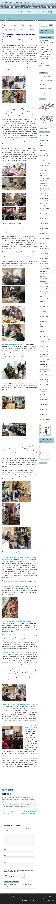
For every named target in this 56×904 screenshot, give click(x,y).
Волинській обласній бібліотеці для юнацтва (15, 635)
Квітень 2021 (43, 296)
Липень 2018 (43, 379)
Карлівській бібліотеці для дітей (12, 441)
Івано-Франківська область (22, 799)
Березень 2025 (43, 178)
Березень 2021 (43, 298)
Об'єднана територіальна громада (45, 89)
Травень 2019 (43, 354)
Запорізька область (11, 799)
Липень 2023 (43, 228)
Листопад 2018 (43, 369)
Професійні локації (46, 121)
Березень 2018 (43, 389)
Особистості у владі (49, 119)
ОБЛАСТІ (45, 15)
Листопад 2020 (43, 309)
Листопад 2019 (43, 339)
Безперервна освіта (50, 104)
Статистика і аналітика (45, 76)
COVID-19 (41, 102)
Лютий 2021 (42, 301)
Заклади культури (48, 109)
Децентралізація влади (44, 56)
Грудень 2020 (43, 306)
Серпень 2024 (43, 195)
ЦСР (46, 127)
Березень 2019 (43, 359)
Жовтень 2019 (43, 341)
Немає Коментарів (29, 29)
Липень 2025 (43, 168)
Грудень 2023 (43, 215)
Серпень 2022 (43, 256)
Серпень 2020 (43, 316)
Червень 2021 (43, 291)
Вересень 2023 (43, 223)
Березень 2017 (43, 419)
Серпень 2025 (43, 165)
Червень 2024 (43, 200)
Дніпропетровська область (19, 797)
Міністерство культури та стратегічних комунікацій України (46, 42)
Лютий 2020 (42, 331)
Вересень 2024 (43, 193)
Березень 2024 (43, 208)
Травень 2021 (43, 293)
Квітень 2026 (43, 145)
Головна (3, 15)
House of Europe (43, 53)
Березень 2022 (43, 268)
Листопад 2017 (43, 399)
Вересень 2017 (43, 404)
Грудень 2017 (43, 397)
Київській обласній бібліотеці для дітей (13, 586)
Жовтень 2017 (43, 402)
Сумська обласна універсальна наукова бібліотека (16, 621)
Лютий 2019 (42, 361)
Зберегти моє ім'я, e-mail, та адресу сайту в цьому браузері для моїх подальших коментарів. (19, 871)
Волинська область (8, 797)
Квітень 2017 (43, 417)
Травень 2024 (43, 203)
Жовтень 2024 (43, 190)
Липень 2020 (43, 319)
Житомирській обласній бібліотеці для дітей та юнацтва (17, 381)
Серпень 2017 (43, 407)
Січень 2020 (42, 334)
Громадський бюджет (45, 107)
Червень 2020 (43, 321)
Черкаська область (26, 802)
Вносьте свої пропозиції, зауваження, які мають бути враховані (28, 814)
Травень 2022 (43, 263)
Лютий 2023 (42, 241)
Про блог (3, 19)
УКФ (44, 127)
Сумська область (6, 802)
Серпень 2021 (43, 286)
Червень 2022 (43, 261)
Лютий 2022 (42, 271)
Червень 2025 (43, 170)
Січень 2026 (42, 153)
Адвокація (50, 103)
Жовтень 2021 (43, 281)
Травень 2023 (43, 233)
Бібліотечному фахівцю (44, 54)
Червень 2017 (43, 412)
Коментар (6, 833)
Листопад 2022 (43, 248)
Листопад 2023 (43, 218)
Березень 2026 (43, 148)
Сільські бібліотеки (43, 126)
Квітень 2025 (43, 175)
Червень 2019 (43, 351)
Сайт (5, 862)
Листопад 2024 (43, 188)
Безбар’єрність (42, 104)
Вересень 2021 (43, 283)
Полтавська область (11, 801)
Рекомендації (28, 15)
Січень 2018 (42, 394)
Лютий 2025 (42, 180)
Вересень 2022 (43, 253)
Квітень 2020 (43, 326)
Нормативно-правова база (15, 15)
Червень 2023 (43, 231)
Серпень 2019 (43, 346)
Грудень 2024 (43, 185)
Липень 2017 (43, 409)
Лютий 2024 (42, 210)
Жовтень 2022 (43, 251)
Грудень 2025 (43, 155)
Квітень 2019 (43, 356)
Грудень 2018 (43, 366)
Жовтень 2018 (43, 371)
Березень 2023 (43, 238)
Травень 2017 (43, 414)
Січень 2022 (42, 273)
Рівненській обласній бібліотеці (11, 227)
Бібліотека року (42, 105)
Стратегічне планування (49, 125)
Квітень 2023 (43, 236)
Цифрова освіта (50, 127)
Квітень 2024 (43, 205)
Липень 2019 (43, 349)
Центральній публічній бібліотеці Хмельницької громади (20, 652)
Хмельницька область (16, 802)
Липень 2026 (43, 138)
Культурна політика (47, 111)
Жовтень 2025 (43, 160)
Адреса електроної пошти (45, 444)
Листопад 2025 (43, 158)
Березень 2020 (43, 329)
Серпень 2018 (43, 376)
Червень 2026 (43, 140)
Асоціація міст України (44, 65)
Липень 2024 (43, 198)
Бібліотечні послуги (43, 106)
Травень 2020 (43, 324)
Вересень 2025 (43, 163)
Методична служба (47, 117)
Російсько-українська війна (18, 806)
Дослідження (42, 109)
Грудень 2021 (43, 276)
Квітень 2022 (43, 266)
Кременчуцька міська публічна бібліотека (13, 344)
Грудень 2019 (43, 336)
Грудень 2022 (43, 246)
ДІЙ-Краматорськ (32, 449)
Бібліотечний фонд (50, 105)
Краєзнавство (14, 804)
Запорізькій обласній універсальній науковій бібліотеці (18, 106)
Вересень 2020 (43, 314)
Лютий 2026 (42, 150)
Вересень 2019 (43, 344)
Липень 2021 (43, 288)
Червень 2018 (43, 381)
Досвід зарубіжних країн (49, 108)
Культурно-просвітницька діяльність (26, 804)
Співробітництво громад (49, 123)
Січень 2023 (42, 243)
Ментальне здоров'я (46, 116)
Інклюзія (45, 102)
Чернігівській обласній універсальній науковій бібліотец (18, 704)
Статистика (37, 15)
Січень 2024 (42, 213)
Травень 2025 (43, 173)
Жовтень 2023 (43, 221)
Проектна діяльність (7, 806)
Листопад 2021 (43, 278)
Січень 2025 (42, 183)
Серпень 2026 (43, 135)
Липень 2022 (43, 258)
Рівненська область (31, 801)
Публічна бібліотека (21, 801)
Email (5, 855)
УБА (42, 127)
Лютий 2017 (42, 422)
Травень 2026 (43, 143)
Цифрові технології (43, 128)
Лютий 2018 (42, 391)
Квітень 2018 (43, 386)
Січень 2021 (42, 303)
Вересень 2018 (43, 374)
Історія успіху (45, 103)
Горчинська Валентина (8, 29)
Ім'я (5, 849)
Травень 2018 (43, 384)
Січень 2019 (42, 364)
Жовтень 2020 (43, 311)
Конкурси (48, 110)
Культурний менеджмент (46, 112)
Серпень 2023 (43, 226)
